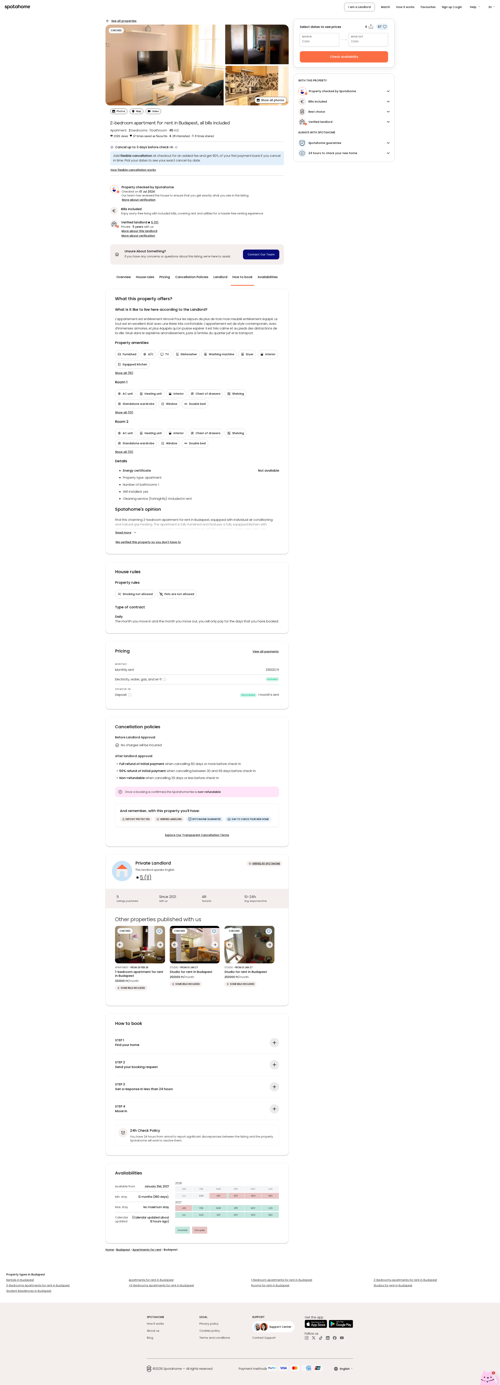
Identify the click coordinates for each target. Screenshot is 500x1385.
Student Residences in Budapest (28, 1291)
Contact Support (264, 1338)
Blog (150, 1338)
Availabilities (268, 277)
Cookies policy (209, 1331)
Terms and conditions (214, 1338)
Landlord (220, 277)
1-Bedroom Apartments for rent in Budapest (281, 1280)
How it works (405, 7)
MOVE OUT (357, 36)
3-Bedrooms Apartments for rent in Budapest (38, 1285)
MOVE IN (307, 36)
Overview (123, 277)
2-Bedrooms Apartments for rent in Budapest (405, 1280)
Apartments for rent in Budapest (151, 1280)
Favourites (428, 7)
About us (153, 1331)
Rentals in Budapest (20, 1280)
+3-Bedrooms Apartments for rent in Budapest (161, 1285)
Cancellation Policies (191, 277)
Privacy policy (209, 1324)
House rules (145, 277)
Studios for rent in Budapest (393, 1285)
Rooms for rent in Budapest (270, 1285)
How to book (242, 277)
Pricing (164, 277)
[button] (475, 7)
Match (385, 7)
